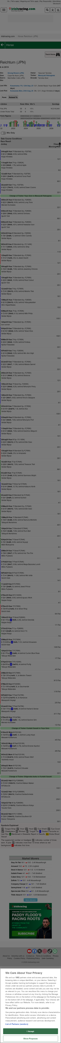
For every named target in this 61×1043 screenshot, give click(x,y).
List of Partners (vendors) (16, 1024)
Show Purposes (30, 1038)
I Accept (30, 1031)
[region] (30, 1005)
